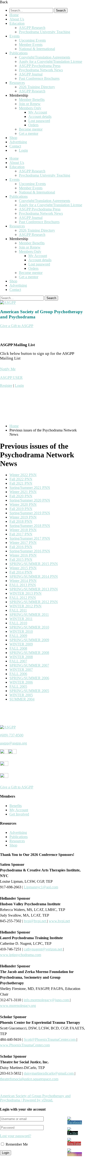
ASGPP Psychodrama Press (39, 66)
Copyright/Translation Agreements (44, 57)
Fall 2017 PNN (20, 534)
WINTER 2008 (21, 657)
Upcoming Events (32, 40)
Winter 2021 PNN (23, 492)
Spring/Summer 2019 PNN (29, 513)
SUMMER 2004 (21, 699)
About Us (16, 19)
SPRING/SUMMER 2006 (29, 678)
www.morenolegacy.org (18, 1006)
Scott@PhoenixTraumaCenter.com (50, 1039)
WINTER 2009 (21, 644)
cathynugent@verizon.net (43, 949)
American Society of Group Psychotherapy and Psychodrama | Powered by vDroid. (35, 1098)
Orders (33, 125)
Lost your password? (15, 1136)
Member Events (30, 45)
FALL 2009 (18, 636)
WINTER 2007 (21, 670)
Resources (17, 83)
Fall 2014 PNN (20, 572)
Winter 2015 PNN (23, 568)
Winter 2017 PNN (23, 543)
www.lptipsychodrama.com (20, 955)
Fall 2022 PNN (20, 479)
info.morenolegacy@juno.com (47, 1000)
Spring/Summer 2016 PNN (29, 551)
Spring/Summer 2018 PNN (29, 526)
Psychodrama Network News (41, 70)
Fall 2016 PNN (20, 547)
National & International (37, 49)
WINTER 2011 (21, 619)
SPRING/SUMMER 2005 (29, 691)
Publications (18, 53)
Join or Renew (30, 104)
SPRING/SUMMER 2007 (29, 665)
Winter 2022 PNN (23, 475)
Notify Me (8, 369)
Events (14, 36)
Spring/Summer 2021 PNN (29, 488)
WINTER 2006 (21, 682)
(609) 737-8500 (11, 735)
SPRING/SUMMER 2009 (29, 640)
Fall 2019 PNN (20, 509)
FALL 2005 (18, 686)
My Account (37, 112)
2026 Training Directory (37, 87)
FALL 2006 (18, 674)
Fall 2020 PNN (20, 496)
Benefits (15, 806)
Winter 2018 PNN (23, 530)
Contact (15, 146)
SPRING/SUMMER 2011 (29, 615)
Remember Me (16, 1144)
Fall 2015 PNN (20, 560)
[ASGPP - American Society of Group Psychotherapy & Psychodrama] (8, 303)
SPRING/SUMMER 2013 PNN (33, 589)
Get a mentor (28, 133)
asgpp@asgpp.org (13, 743)
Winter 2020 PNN (23, 504)
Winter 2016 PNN (23, 555)
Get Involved (19, 814)
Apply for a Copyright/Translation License (50, 61)
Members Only (30, 108)
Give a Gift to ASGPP (16, 326)
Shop (13, 138)
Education (17, 23)
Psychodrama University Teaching (44, 32)
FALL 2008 (18, 648)
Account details (39, 117)
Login (23, 150)
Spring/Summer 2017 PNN (29, 538)
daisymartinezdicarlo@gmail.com (49, 1073)
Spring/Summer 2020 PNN (29, 500)
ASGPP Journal (30, 74)
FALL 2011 (18, 610)
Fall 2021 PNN (20, 483)
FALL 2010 (18, 623)
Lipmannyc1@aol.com (41, 887)
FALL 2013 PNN (22, 585)
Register (6, 386)
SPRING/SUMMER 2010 (29, 627)
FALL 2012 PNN (22, 598)
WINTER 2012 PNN (25, 606)
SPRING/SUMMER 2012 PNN (33, 602)
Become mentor (30, 129)
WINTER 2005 (21, 695)
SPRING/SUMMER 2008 (29, 653)
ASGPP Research (32, 28)
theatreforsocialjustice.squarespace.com (29, 1079)
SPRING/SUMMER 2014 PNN (33, 576)
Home (14, 15)
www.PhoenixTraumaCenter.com (25, 1045)
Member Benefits (32, 100)
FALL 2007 (18, 661)
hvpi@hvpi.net (35, 921)
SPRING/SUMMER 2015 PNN (33, 564)
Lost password (39, 121)
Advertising (18, 142)
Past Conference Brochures (39, 78)
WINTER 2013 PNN (25, 593)
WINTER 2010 (21, 631)
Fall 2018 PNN (20, 521)
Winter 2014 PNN (23, 581)
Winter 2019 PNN (23, 517)
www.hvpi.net (59, 921)
